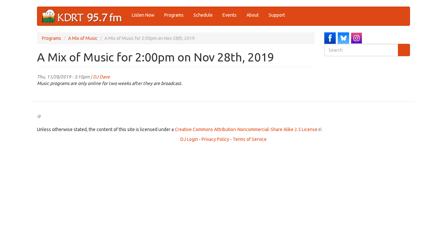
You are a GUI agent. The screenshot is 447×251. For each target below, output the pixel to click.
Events (230, 15)
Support (277, 15)
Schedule (203, 15)
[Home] (84, 16)
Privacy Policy (215, 139)
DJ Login (189, 139)
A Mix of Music (83, 38)
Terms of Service (250, 139)
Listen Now (143, 15)
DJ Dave (101, 76)
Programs (174, 15)
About (252, 15)
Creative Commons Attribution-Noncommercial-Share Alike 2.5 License (248, 129)
